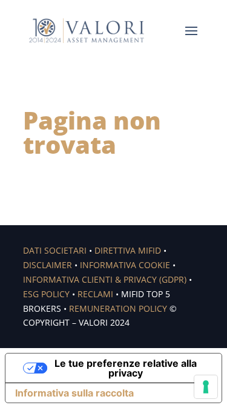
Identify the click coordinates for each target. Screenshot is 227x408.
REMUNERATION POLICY (118, 308)
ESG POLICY (46, 294)
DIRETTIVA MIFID (127, 250)
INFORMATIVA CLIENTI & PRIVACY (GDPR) (104, 279)
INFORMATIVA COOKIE (125, 265)
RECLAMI (95, 294)
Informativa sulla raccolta (74, 393)
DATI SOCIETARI (55, 250)
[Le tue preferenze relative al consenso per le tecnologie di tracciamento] (205, 386)
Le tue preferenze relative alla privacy (125, 368)
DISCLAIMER (47, 265)
